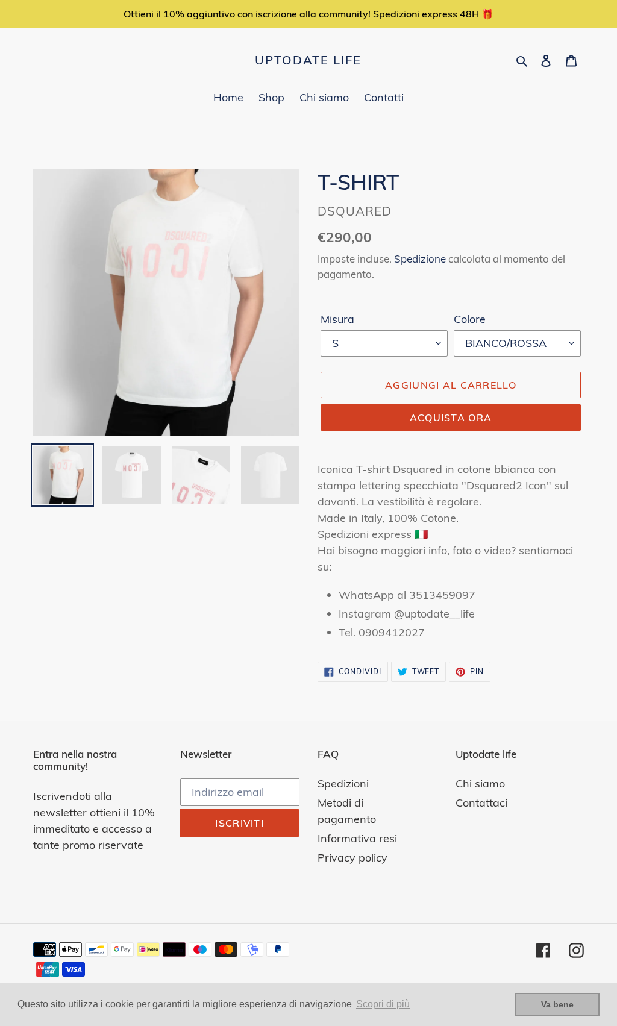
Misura (337, 319)
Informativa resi (357, 838)
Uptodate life (308, 60)
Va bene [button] (557, 1004)
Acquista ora (451, 417)
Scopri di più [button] (383, 1004)
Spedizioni (343, 783)
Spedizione (420, 258)
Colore (470, 319)
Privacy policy (352, 858)
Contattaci (481, 803)
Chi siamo (480, 783)
